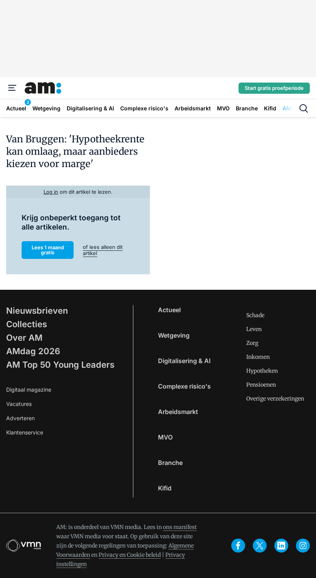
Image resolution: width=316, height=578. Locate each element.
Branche (170, 462)
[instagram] (303, 546)
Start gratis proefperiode (274, 88)
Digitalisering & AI (184, 361)
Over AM (24, 338)
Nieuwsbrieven (37, 311)
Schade (255, 315)
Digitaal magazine (28, 389)
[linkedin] (281, 546)
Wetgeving (174, 335)
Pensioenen (261, 384)
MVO (165, 437)
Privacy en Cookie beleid (130, 554)
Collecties (26, 324)
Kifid (164, 488)
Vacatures (19, 404)
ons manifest (180, 527)
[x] (260, 546)
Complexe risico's (184, 386)
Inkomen (258, 356)
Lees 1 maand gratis (48, 249)
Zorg (252, 343)
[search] (304, 108)
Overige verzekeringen (275, 398)
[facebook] (238, 546)
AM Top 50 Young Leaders (60, 365)
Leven (254, 329)
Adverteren (20, 418)
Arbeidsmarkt (178, 412)
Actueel (169, 310)
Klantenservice (24, 432)
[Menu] (12, 88)
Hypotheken (262, 370)
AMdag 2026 (33, 351)
